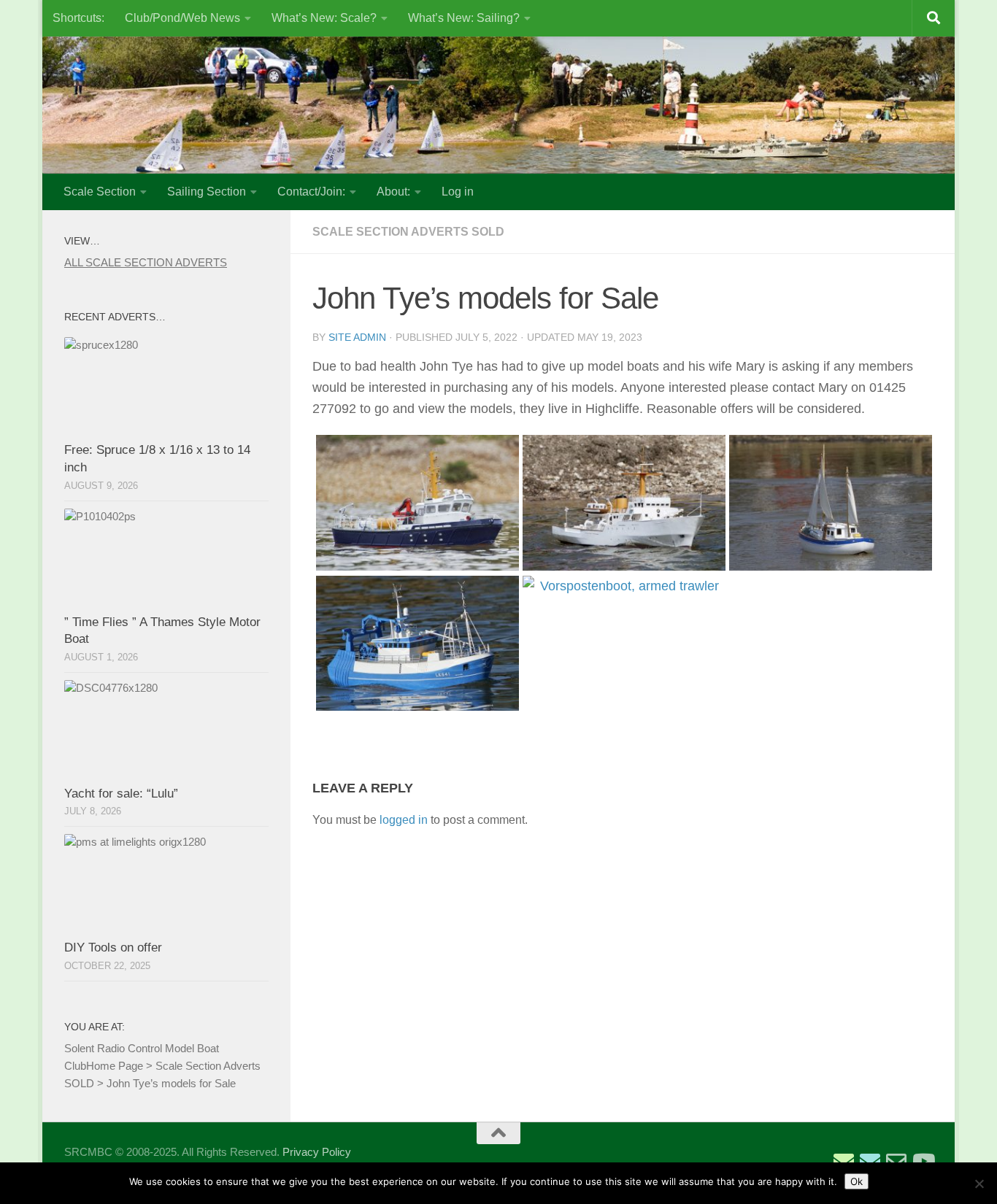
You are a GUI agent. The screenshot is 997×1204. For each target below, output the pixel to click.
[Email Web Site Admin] (896, 1161)
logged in (404, 820)
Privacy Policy (316, 1152)
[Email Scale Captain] (870, 1161)
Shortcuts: (78, 18)
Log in (458, 191)
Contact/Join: (311, 191)
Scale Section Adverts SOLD (408, 231)
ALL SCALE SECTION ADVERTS (145, 262)
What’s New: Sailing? (464, 18)
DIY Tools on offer (113, 947)
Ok (856, 1181)
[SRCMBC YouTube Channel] (922, 1161)
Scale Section (99, 191)
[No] (978, 1183)
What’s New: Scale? (324, 18)
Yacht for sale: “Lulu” (121, 793)
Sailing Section (206, 191)
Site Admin (357, 337)
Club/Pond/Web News (182, 18)
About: (393, 191)
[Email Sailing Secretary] (844, 1161)
